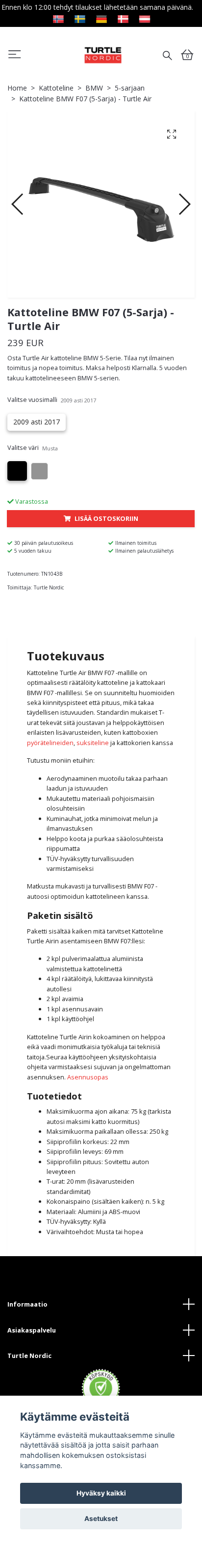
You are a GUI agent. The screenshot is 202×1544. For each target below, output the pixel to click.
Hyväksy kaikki (101, 1493)
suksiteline (92, 742)
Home (17, 88)
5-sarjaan (130, 88)
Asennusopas (87, 1077)
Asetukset (101, 1518)
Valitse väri (32, 447)
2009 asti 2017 (36, 421)
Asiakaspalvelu (31, 1330)
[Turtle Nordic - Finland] (103, 55)
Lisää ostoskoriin (106, 518)
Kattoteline (56, 88)
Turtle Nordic (29, 1355)
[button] (18, 204)
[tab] (101, 628)
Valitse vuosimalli (51, 399)
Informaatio (27, 1304)
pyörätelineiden (50, 742)
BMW (94, 88)
